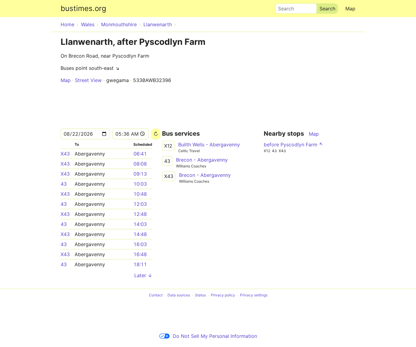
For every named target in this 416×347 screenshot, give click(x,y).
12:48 (140, 214)
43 (64, 184)
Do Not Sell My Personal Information (215, 336)
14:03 (140, 224)
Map (350, 8)
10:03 (140, 184)
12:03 (140, 204)
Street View (88, 80)
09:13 (140, 174)
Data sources (178, 295)
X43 (65, 154)
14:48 (140, 234)
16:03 (140, 244)
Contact (156, 295)
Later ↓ (143, 275)
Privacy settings (253, 295)
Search (283, 7)
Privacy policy (223, 295)
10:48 (140, 194)
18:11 (140, 264)
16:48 (140, 254)
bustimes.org (83, 8)
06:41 (140, 154)
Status (200, 295)
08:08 (140, 164)
